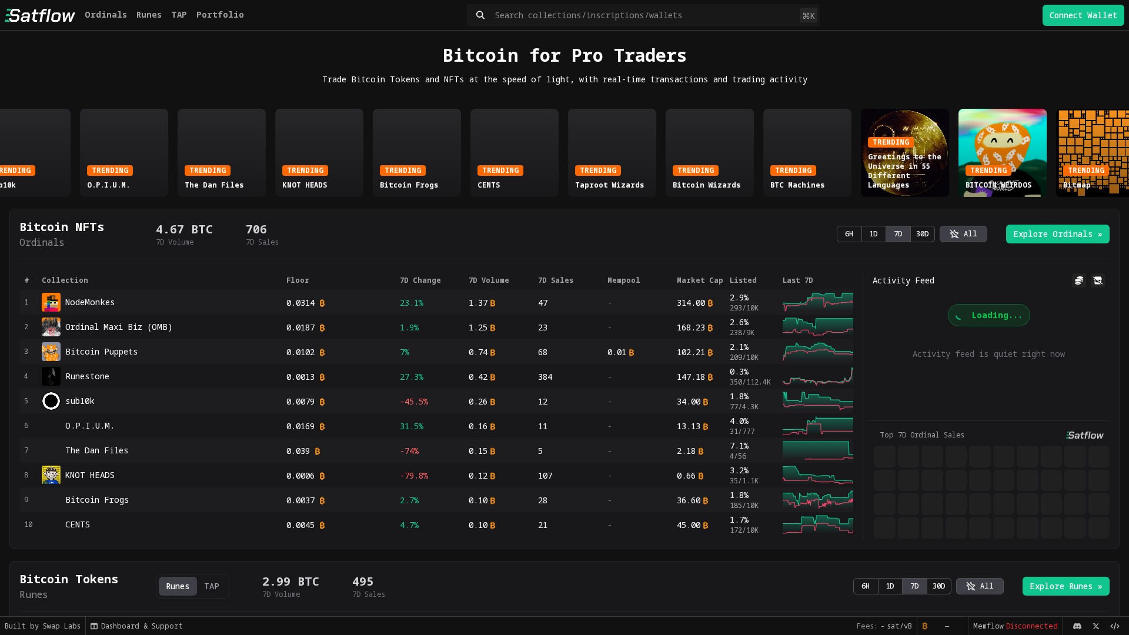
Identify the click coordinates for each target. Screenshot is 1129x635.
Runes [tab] (178, 585)
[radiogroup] (886, 234)
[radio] (963, 234)
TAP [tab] (211, 585)
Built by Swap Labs (43, 626)
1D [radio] (873, 234)
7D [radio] (898, 234)
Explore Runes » (1066, 585)
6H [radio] (849, 234)
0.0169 (300, 426)
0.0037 (300, 500)
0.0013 (300, 376)
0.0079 (300, 401)
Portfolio (220, 14)
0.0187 (300, 327)
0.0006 (300, 475)
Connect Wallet (1083, 15)
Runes (149, 14)
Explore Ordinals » (1058, 233)
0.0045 (300, 524)
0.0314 (300, 302)
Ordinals (106, 14)
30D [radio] (922, 234)
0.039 (298, 450)
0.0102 (300, 351)
